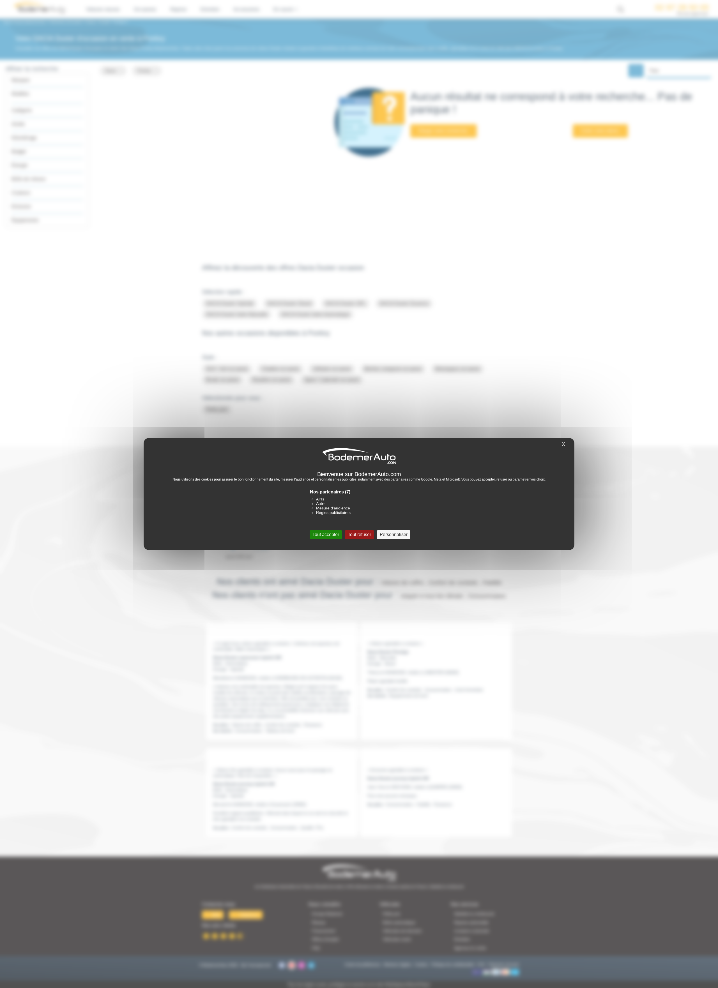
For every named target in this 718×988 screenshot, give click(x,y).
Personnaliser (394, 534)
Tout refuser (359, 534)
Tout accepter (325, 534)
